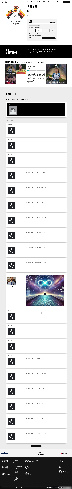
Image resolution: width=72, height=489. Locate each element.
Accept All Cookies (59, 487)
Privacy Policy (23, 487)
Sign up (58, 1)
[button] (48, 2)
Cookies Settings (50, 487)
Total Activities (43, 62)
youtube (63, 472)
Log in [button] (52, 1)
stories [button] (44, 1)
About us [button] (33, 1)
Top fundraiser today (24, 62)
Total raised (30, 62)
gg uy (12, 286)
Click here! (61, 472)
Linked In (68, 472)
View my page (30, 81)
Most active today (36, 62)
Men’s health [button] (39, 1)
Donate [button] (65, 2)
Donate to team (49, 38)
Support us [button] (26, 1)
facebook (59, 472)
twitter (66, 472)
